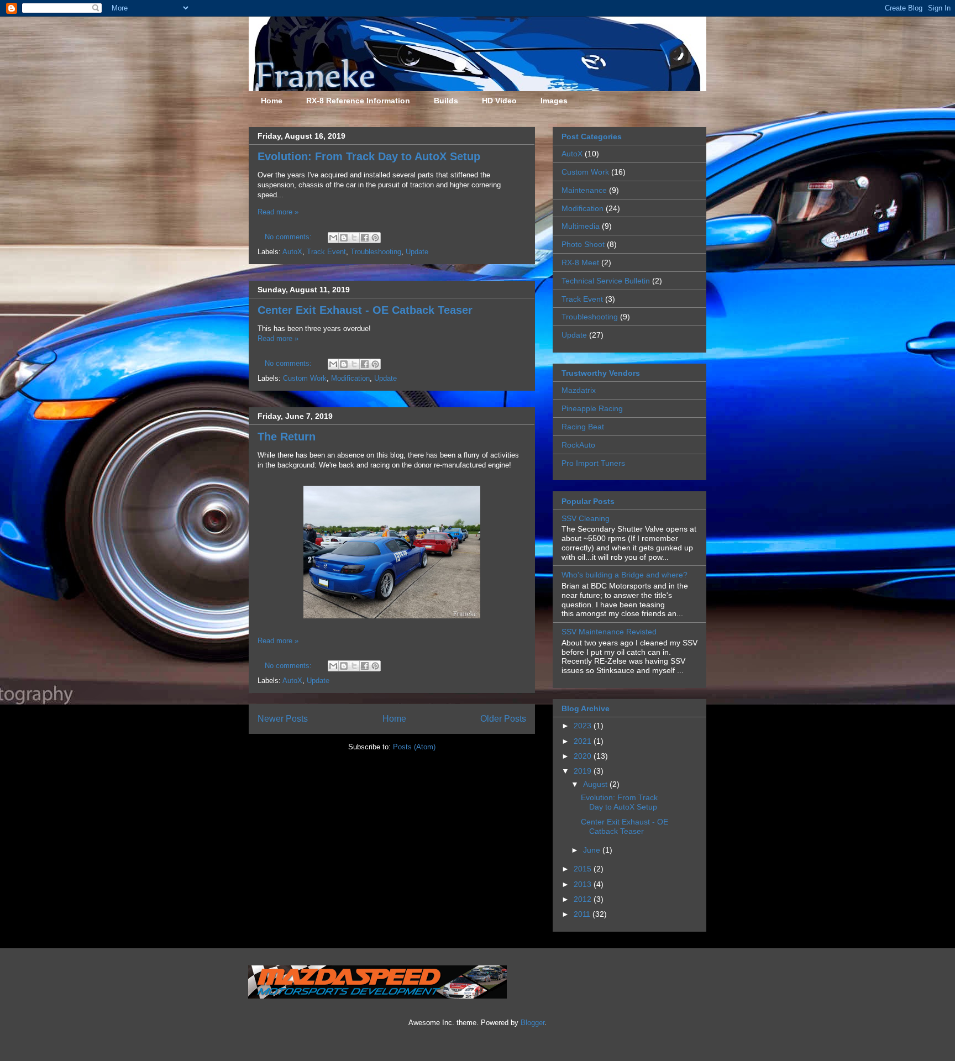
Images (554, 100)
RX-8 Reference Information (358, 100)
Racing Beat (583, 426)
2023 (584, 725)
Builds (446, 100)
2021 (584, 741)
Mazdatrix (579, 390)
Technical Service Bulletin (606, 280)
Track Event (326, 252)
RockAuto (578, 444)
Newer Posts (283, 718)
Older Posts (503, 718)
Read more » (278, 212)
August (596, 784)
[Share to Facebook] (364, 237)
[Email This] (333, 237)
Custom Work (305, 378)
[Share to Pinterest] (375, 237)
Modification (350, 378)
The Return (287, 436)
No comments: (289, 237)
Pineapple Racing (592, 408)
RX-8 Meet (580, 262)
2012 (584, 899)
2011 (583, 914)
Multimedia (581, 226)
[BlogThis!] (343, 237)
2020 (584, 756)
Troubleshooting (375, 252)
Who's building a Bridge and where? (625, 574)
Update (417, 252)
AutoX (292, 252)
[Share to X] (354, 237)
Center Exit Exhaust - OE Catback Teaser (365, 310)
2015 (584, 868)
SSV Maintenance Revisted (609, 631)
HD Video (499, 100)
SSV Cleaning (586, 518)
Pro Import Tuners (593, 463)
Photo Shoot (583, 244)
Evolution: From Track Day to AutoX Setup (369, 156)
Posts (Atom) (414, 747)
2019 (584, 770)
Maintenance (584, 190)
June (592, 849)
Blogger (532, 1022)
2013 (584, 884)
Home (271, 100)
